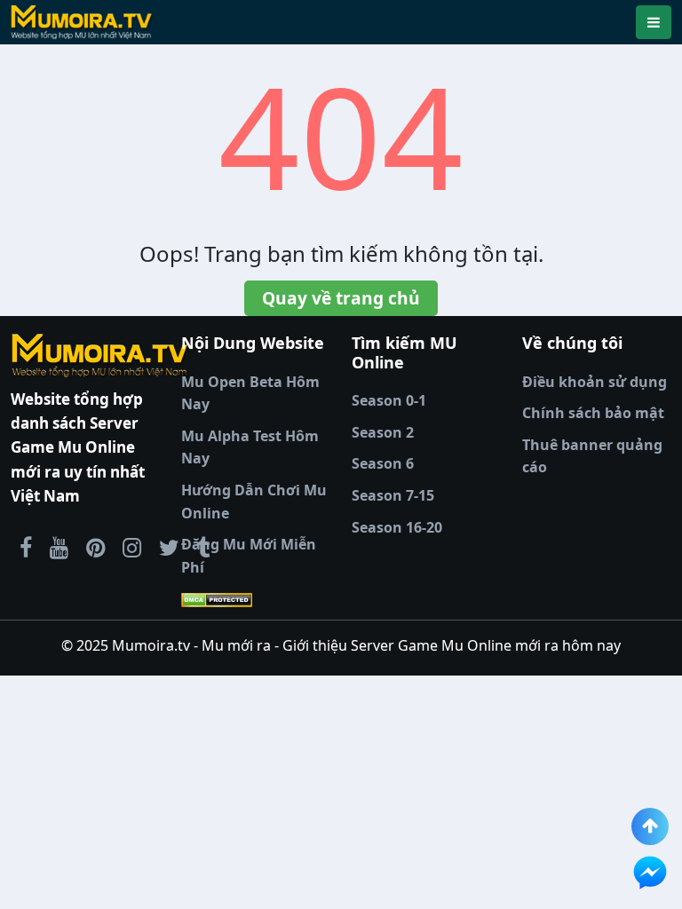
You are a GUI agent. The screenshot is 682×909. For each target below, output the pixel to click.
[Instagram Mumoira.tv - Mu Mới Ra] (132, 547)
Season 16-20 (397, 527)
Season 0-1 (389, 400)
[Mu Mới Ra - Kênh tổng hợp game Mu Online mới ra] (59, 547)
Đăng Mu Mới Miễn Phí (248, 555)
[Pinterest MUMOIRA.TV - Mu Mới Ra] (95, 547)
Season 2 (383, 432)
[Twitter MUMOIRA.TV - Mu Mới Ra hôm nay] (169, 547)
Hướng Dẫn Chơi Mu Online (254, 501)
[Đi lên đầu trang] (650, 826)
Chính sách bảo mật (593, 413)
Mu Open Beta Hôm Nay (250, 393)
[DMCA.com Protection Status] (255, 599)
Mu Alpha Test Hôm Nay (250, 447)
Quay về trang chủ (341, 298)
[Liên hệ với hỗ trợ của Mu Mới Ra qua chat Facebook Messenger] (650, 872)
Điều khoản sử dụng (594, 381)
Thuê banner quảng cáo (592, 456)
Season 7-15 (393, 495)
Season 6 (383, 463)
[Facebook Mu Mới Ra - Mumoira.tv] (26, 547)
